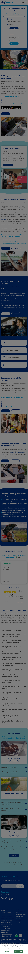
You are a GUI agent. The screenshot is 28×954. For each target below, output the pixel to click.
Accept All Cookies (18, 951)
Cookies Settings (8, 951)
